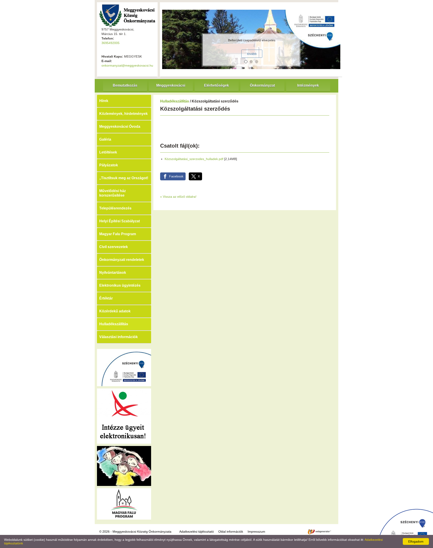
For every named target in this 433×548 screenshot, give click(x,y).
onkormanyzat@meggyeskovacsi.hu (127, 65)
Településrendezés (115, 208)
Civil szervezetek (113, 247)
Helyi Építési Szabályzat (119, 221)
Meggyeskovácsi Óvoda (119, 126)
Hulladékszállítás (113, 324)
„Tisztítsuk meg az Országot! (123, 178)
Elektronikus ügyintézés (119, 285)
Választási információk (118, 337)
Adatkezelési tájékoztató (196, 531)
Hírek (103, 101)
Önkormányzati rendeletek (121, 260)
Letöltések (108, 152)
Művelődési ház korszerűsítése (112, 193)
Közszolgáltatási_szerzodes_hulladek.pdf (194, 159)
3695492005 (110, 43)
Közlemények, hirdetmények (123, 114)
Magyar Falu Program (117, 234)
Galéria (105, 139)
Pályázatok (108, 165)
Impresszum (256, 531)
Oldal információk (230, 531)
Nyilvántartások (112, 272)
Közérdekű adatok (115, 311)
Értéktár (106, 298)
